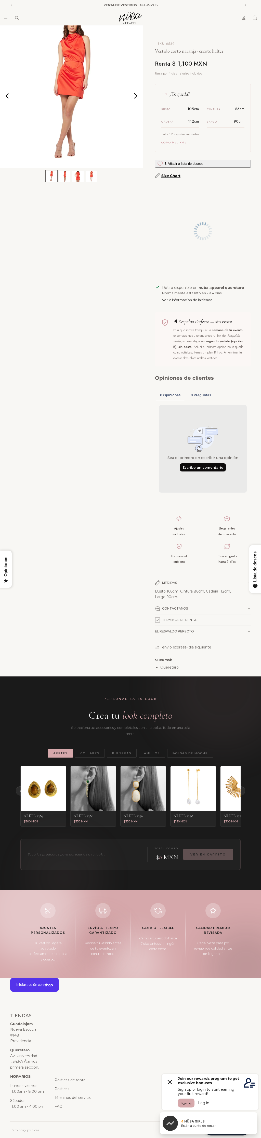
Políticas (62, 1089)
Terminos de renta (179, 620)
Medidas (169, 583)
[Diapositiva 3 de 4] (78, 176)
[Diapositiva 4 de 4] (91, 176)
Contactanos (175, 608)
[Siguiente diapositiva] (137, 96)
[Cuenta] (243, 17)
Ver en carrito (208, 854)
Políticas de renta (70, 1080)
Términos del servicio (73, 1097)
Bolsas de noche (190, 753)
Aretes (60, 753)
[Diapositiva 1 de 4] (51, 176)
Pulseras (121, 753)
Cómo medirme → (175, 142)
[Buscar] (16, 17)
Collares (89, 753)
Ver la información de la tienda (187, 300)
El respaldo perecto (174, 631)
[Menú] (6, 18)
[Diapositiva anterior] (5, 96)
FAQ (58, 1106)
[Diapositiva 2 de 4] (64, 176)
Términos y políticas (24, 1130)
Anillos (152, 753)
